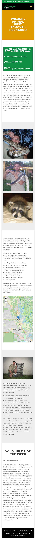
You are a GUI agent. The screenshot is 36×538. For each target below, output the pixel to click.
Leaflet (14, 341)
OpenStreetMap (22, 341)
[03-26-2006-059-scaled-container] (18, 379)
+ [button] (6, 298)
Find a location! (8, 1)
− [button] (6, 301)
